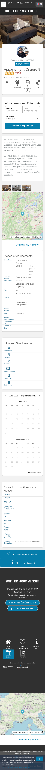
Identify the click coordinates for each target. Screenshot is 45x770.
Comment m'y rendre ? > (28, 245)
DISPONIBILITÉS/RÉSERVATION (22, 602)
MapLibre (35, 237)
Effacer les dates (34, 472)
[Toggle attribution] (40, 237)
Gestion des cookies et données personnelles (16, 767)
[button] (22, 64)
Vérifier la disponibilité (22, 125)
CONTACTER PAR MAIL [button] (24, 608)
